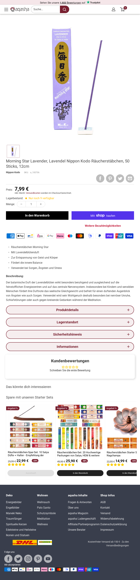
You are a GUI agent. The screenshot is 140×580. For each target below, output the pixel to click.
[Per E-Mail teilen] (130, 178)
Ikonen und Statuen (17, 535)
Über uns (73, 507)
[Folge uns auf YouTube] (48, 559)
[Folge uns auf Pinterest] (38, 559)
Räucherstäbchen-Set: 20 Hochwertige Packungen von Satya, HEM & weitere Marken (79, 454)
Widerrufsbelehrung (112, 518)
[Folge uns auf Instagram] (28, 559)
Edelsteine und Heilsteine (21, 529)
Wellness (42, 524)
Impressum (107, 529)
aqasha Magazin (78, 513)
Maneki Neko (14, 513)
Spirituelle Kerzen (16, 524)
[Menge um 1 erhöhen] (41, 204)
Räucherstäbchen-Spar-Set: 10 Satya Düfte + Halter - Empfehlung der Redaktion (28, 454)
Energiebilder (14, 502)
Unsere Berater (76, 529)
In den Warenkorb (37, 215)
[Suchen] (64, 9)
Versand (105, 513)
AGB (103, 502)
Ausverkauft (31, 473)
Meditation (43, 518)
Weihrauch (43, 502)
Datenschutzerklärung (113, 524)
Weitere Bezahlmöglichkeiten (103, 225)
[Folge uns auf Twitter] (18, 559)
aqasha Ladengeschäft (82, 518)
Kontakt (105, 507)
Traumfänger (14, 518)
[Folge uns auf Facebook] (8, 559)
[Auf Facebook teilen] (100, 178)
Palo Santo (43, 507)
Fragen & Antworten (80, 502)
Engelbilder (12, 507)
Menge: (10, 204)
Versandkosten (33, 193)
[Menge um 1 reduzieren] (21, 204)
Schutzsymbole (46, 513)
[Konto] (113, 9)
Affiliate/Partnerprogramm (84, 524)
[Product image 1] (13, 151)
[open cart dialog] (122, 9)
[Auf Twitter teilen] (120, 178)
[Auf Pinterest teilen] (110, 178)
